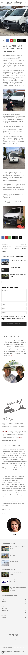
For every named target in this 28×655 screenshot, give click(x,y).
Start (1, 7)
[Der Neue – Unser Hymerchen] (5, 262)
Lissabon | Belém (14, 561)
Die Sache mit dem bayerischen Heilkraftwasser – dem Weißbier (7, 249)
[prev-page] (2, 282)
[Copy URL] (24, 40)
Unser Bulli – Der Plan (16, 267)
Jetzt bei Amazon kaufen (7, 648)
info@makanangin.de (11, 440)
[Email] (18, 40)
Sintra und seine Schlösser (16, 554)
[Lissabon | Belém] (5, 563)
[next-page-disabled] (5, 282)
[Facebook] (7, 40)
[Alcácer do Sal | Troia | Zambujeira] (5, 548)
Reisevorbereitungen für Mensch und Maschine (21, 247)
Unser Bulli (6, 7)
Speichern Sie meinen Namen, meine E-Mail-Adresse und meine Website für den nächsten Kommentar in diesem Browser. (13, 318)
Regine (14, 534)
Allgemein (5, 278)
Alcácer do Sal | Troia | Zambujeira (18, 546)
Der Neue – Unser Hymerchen (18, 260)
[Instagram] (15, 639)
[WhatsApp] (14, 40)
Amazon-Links (7, 466)
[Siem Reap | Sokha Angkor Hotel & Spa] (5, 589)
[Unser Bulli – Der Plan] (5, 581)
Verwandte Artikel (8, 256)
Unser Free (5, 263)
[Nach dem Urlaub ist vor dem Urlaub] (5, 276)
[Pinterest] (11, 40)
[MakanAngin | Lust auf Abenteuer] (14, 2)
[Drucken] (21, 40)
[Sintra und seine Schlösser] (5, 555)
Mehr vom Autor (21, 256)
